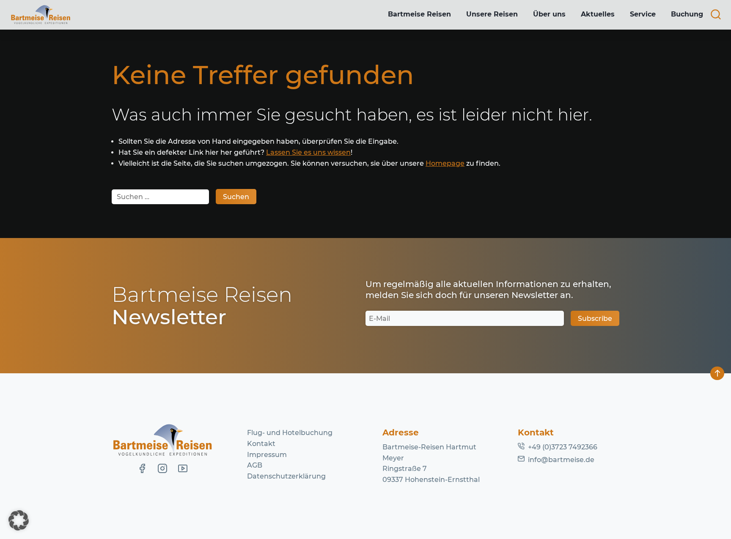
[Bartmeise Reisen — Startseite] (40, 15)
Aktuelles (598, 14)
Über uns (549, 14)
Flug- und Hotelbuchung (290, 433)
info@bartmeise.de (561, 460)
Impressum (267, 455)
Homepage (445, 163)
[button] (18, 520)
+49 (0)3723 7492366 (562, 447)
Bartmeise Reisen (419, 14)
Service (643, 14)
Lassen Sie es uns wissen (308, 152)
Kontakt (261, 444)
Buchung (687, 14)
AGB (254, 465)
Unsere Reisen (492, 14)
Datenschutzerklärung (286, 476)
